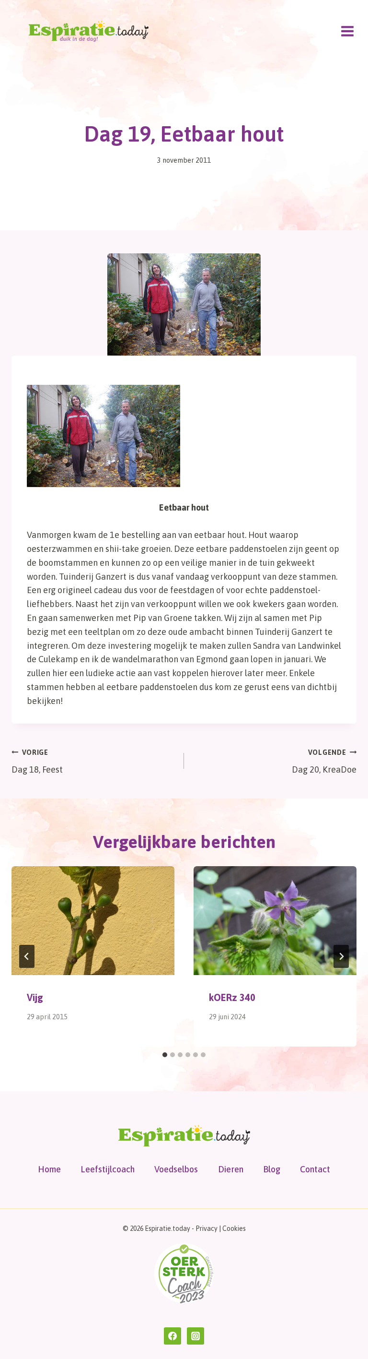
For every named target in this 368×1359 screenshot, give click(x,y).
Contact (315, 1169)
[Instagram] (195, 1336)
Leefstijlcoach (107, 1169)
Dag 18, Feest (37, 762)
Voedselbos (176, 1169)
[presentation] (93, 920)
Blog (271, 1169)
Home (49, 1169)
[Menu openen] (347, 31)
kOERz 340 (232, 997)
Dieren (230, 1169)
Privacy (207, 1228)
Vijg (35, 997)
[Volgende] (341, 956)
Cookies (234, 1228)
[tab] (164, 1054)
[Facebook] (172, 1336)
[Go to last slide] (26, 956)
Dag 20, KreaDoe (324, 762)
